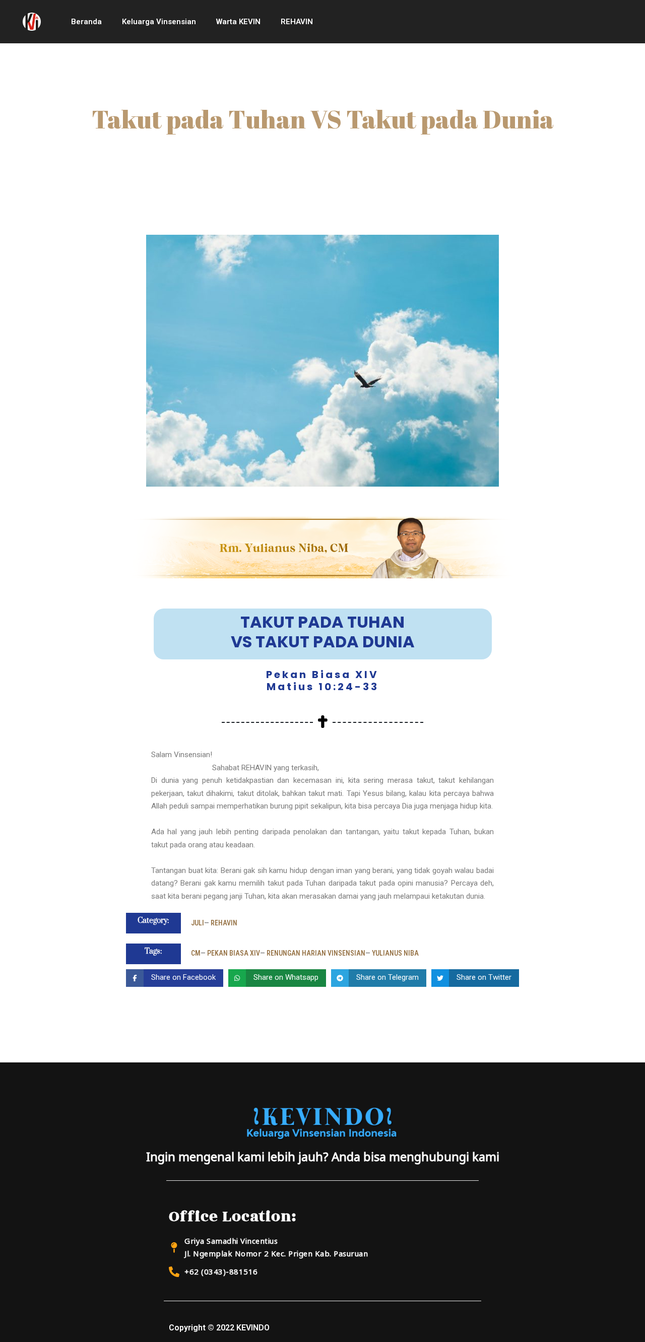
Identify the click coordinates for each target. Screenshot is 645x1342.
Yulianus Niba (395, 953)
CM (196, 953)
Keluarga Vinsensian (159, 21)
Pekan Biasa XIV (233, 953)
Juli (197, 923)
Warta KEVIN (238, 21)
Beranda (86, 21)
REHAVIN (297, 21)
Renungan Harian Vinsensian (316, 953)
